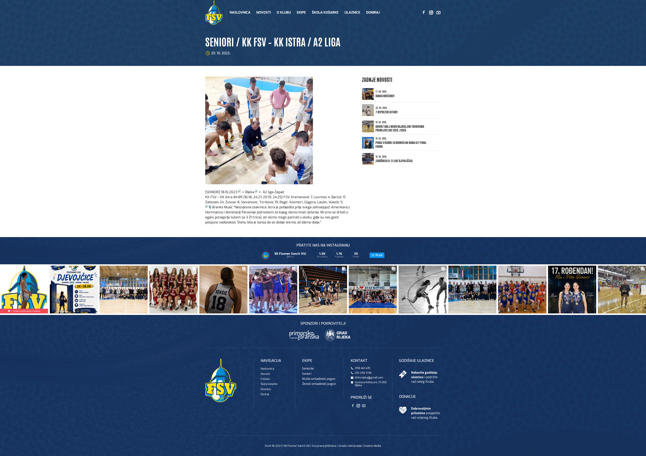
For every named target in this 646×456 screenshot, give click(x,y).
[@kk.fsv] (265, 255)
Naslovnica (240, 12)
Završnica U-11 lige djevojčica (393, 161)
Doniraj (373, 12)
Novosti (263, 12)
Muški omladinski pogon (318, 379)
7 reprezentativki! (386, 112)
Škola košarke (325, 12)
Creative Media (372, 446)
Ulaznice (352, 12)
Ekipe (301, 12)
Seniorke (308, 369)
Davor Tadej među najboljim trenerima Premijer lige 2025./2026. (399, 128)
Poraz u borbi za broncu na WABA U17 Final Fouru (400, 144)
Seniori (306, 374)
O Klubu (284, 12)
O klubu (265, 379)
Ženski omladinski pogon (319, 384)
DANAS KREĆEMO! (384, 96)
